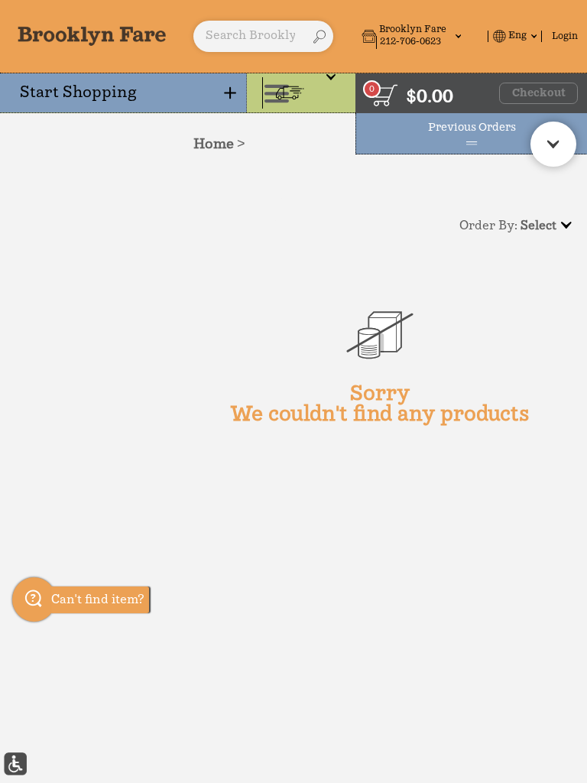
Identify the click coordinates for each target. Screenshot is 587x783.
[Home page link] (92, 36)
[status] (384, 95)
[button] (422, 36)
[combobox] (263, 37)
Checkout (539, 93)
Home (213, 144)
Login (565, 36)
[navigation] (123, 92)
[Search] (319, 37)
